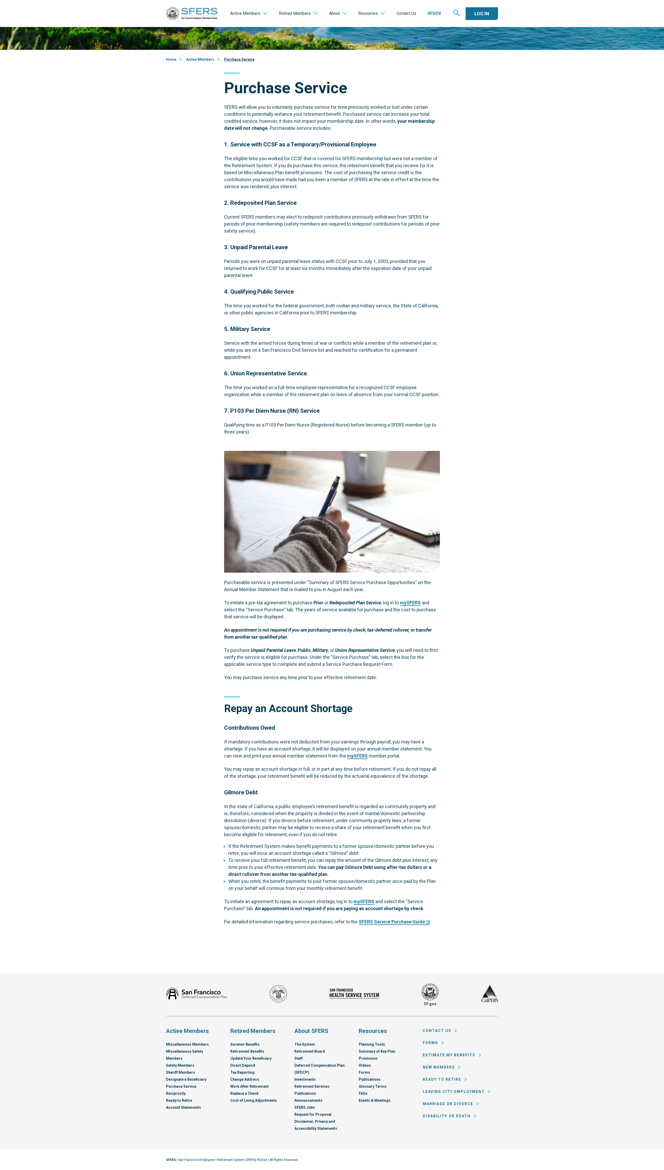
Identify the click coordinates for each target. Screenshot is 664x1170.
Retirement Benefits (247, 1051)
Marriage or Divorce (448, 1104)
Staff (298, 1058)
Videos (365, 1065)
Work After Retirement (249, 1086)
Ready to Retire (179, 1100)
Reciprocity (176, 1093)
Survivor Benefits (245, 1044)
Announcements (308, 1100)
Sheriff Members (180, 1072)
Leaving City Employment (454, 1092)
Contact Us (437, 1031)
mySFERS (410, 602)
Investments (305, 1079)
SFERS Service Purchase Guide (392, 921)
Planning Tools (372, 1044)
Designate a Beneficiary (186, 1079)
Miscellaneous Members (187, 1044)
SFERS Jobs (304, 1107)
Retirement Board (309, 1051)
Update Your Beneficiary (251, 1058)
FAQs (363, 1093)
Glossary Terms (372, 1086)
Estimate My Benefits (449, 1055)
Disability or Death (447, 1116)
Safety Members (180, 1065)
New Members (439, 1067)
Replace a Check (244, 1093)
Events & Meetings (375, 1100)
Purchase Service (239, 59)
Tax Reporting (242, 1072)
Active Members (200, 59)
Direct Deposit (242, 1065)
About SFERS (311, 1031)
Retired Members (252, 1031)
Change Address (244, 1079)
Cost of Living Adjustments (253, 1100)
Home (171, 59)
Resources (373, 1031)
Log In (481, 13)
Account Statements (183, 1107)
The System (304, 1044)
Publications (305, 1093)
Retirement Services (311, 1086)
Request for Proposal (312, 1114)
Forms (364, 1072)
